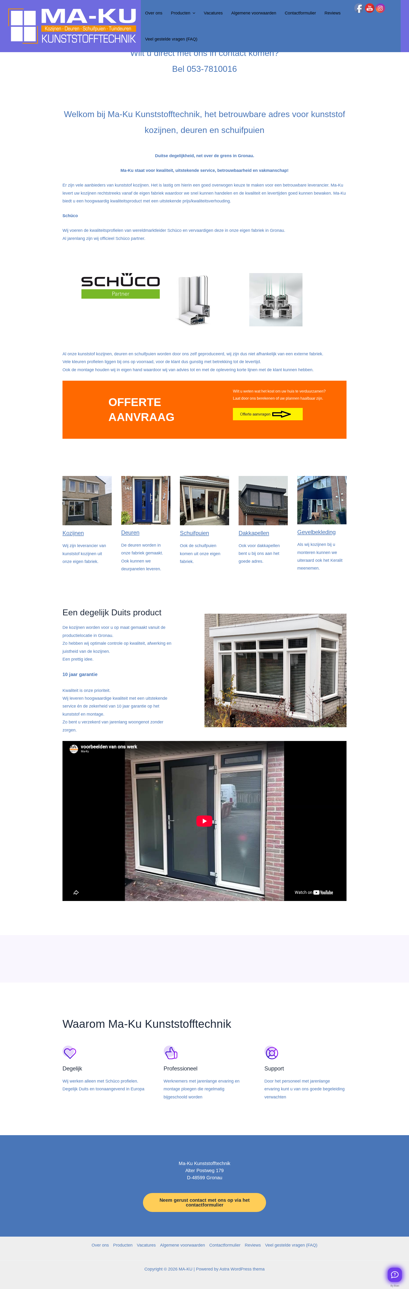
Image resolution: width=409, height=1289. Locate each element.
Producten (180, 13)
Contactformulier (300, 13)
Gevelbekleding (316, 532)
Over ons (153, 13)
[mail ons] (395, 1275)
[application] (192, 13)
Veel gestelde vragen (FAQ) (171, 39)
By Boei (395, 1285)
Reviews (333, 13)
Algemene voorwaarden (253, 13)
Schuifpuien (194, 533)
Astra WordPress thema (242, 1269)
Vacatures (213, 13)
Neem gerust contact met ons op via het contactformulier (205, 1202)
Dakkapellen (254, 533)
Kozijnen (73, 533)
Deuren (130, 532)
